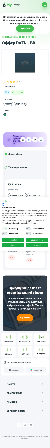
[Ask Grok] (35, 139)
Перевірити (25, 28)
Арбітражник (9, 37)
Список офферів (28, 37)
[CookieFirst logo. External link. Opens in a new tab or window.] (3, 204)
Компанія (12, 401)
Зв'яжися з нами (16, 410)
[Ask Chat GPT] (23, 139)
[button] (6, 201)
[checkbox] (4, 228)
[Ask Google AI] (29, 139)
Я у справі (25, 318)
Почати (11, 384)
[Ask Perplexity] (41, 139)
